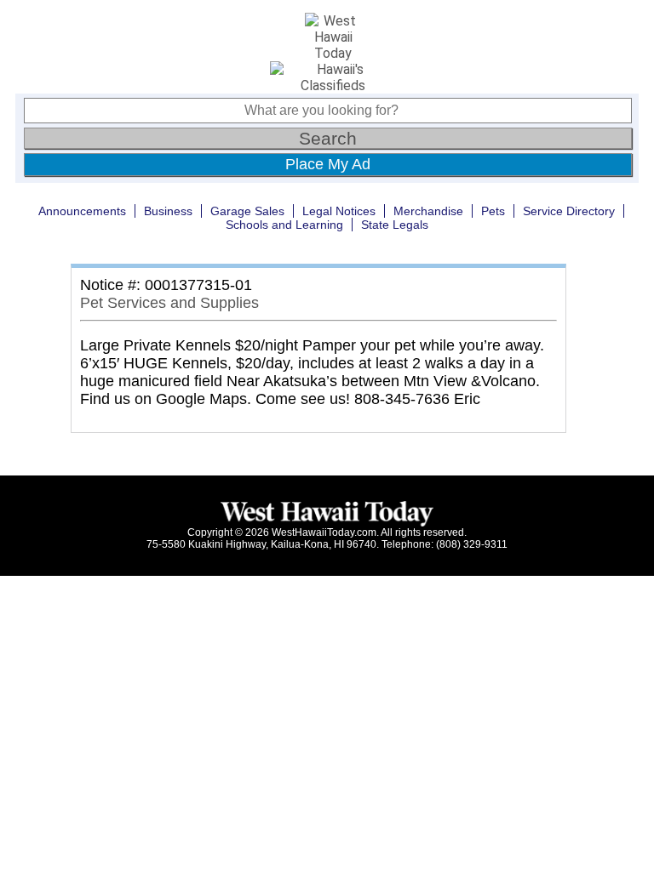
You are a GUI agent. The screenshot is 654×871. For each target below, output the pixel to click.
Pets (493, 211)
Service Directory (569, 211)
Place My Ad (327, 164)
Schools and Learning (284, 224)
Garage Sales (247, 211)
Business (168, 211)
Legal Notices (339, 211)
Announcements (82, 211)
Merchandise (428, 211)
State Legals (394, 224)
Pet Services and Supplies (169, 302)
